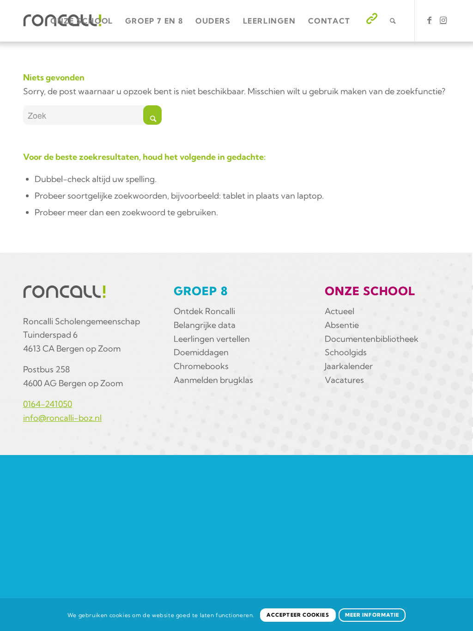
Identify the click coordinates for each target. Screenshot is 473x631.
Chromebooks (201, 366)
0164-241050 (47, 404)
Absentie (342, 325)
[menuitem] (81, 21)
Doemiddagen (201, 352)
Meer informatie (372, 615)
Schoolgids (346, 352)
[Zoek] (393, 21)
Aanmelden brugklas (213, 380)
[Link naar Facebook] (429, 20)
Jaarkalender (349, 366)
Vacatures (344, 380)
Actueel (339, 311)
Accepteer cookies (298, 615)
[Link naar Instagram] (443, 20)
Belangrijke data (205, 325)
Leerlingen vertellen (212, 339)
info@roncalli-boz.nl (62, 418)
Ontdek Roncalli (204, 311)
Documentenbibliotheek (371, 339)
